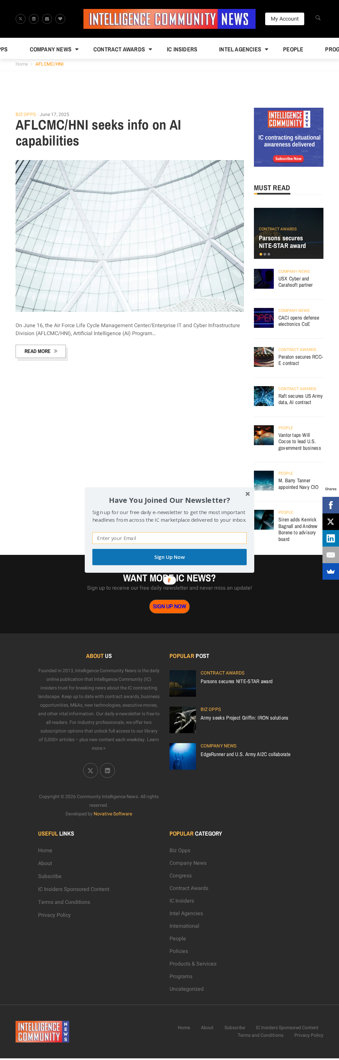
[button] (169, 500)
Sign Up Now (169, 557)
